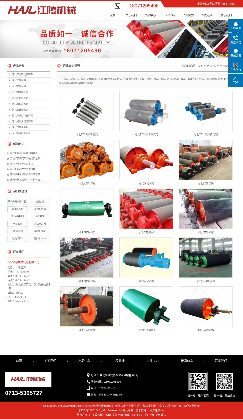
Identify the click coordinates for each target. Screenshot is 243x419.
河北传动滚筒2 (206, 330)
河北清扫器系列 (152, 49)
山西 (145, 414)
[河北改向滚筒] (87, 160)
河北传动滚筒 (146, 183)
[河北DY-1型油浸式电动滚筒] (87, 111)
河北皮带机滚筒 (205, 281)
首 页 (200, 65)
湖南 (121, 414)
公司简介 (132, 13)
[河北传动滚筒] (146, 160)
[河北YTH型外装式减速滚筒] (206, 111)
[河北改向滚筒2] (146, 209)
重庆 (163, 414)
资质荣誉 (189, 13)
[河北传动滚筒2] (206, 306)
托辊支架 (40, 201)
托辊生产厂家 (137, 405)
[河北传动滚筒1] (146, 306)
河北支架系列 (151, 28)
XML (231, 3)
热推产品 (82, 414)
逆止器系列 (40, 223)
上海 (151, 414)
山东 (133, 414)
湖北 (108, 414)
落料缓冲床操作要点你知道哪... (26, 174)
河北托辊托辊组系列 (22, 121)
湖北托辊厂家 (154, 405)
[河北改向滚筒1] (87, 209)
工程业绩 (170, 13)
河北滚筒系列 (151, 20)
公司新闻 (208, 13)
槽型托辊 (40, 216)
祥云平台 (128, 410)
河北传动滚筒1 (146, 330)
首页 (112, 15)
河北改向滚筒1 (87, 232)
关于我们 (50, 360)
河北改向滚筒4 (87, 281)
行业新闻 (208, 20)
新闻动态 (187, 360)
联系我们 (226, 15)
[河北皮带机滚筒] (206, 257)
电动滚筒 (17, 223)
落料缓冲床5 (40, 231)
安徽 (115, 414)
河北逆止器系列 (152, 42)
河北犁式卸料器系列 (22, 115)
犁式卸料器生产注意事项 (22, 169)
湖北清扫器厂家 (172, 405)
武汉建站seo (157, 410)
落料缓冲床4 (17, 216)
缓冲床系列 (17, 209)
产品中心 (211, 65)
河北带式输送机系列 (152, 14)
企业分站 (202, 3)
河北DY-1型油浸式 (87, 134)
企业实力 (153, 360)
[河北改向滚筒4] (87, 257)
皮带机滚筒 (40, 209)
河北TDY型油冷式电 (146, 134)
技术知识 (208, 28)
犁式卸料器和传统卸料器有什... (26, 153)
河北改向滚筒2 (146, 232)
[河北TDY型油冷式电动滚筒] (146, 111)
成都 (157, 414)
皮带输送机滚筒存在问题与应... (26, 179)
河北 (139, 414)
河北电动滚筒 (146, 281)
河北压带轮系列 (20, 127)
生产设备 (189, 28)
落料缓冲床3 (40, 238)
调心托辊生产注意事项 (21, 164)
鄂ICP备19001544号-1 (91, 410)
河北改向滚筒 (87, 183)
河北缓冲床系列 (152, 35)
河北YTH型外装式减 (206, 134)
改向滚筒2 (17, 238)
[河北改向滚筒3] (206, 209)
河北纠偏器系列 (152, 56)
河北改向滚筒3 (206, 232)
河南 (127, 414)
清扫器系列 (17, 231)
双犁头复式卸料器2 (17, 201)
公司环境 (189, 20)
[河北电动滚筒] (146, 257)
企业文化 (132, 20)
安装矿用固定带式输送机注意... (26, 158)
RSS (224, 3)
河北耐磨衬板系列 (21, 133)
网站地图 (215, 3)
